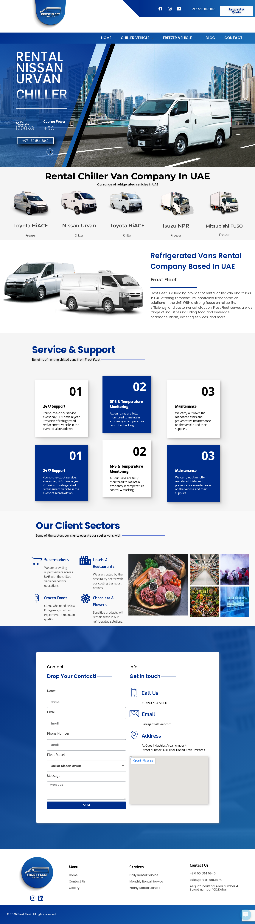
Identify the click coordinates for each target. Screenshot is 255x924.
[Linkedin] (40, 897)
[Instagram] (170, 9)
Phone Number (58, 733)
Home (73, 875)
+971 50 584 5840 (203, 873)
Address (151, 736)
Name (51, 691)
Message (53, 775)
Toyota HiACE (30, 225)
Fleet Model (56, 755)
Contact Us (77, 881)
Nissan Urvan (79, 225)
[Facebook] (160, 9)
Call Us (150, 693)
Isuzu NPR (176, 226)
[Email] (134, 713)
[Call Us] (134, 692)
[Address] (134, 735)
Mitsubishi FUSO (224, 226)
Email (51, 712)
